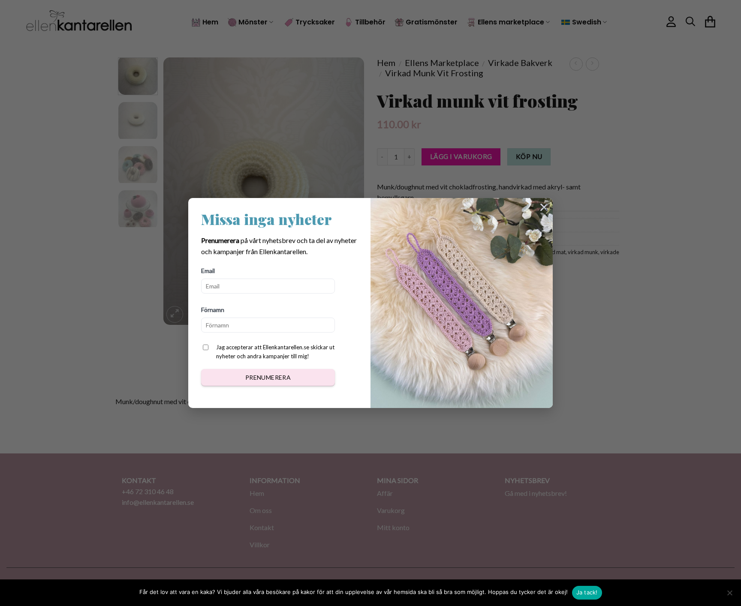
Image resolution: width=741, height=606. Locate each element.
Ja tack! (587, 592)
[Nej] (729, 595)
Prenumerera (268, 377)
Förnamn (212, 309)
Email (208, 270)
